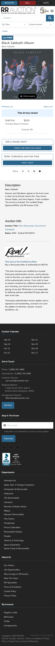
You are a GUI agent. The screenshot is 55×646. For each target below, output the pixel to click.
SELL (27, 3)
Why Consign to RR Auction (16, 574)
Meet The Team (11, 578)
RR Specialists (10, 582)
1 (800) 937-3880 (16, 369)
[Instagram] (34, 171)
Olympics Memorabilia (14, 514)
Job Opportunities (12, 570)
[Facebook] (22, 171)
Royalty (7, 536)
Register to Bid (10, 612)
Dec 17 (34, 353)
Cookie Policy (10, 591)
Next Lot (47, 106)
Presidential (9, 523)
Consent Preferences (29, 641)
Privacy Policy (10, 595)
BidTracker (9, 617)
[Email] (39, 171)
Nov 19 (34, 344)
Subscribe (8, 438)
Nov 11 (34, 340)
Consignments (10, 625)
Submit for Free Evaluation (27, 148)
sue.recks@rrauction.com (17, 381)
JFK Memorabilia (11, 498)
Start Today (27, 163)
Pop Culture (9, 519)
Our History (9, 565)
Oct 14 (7, 348)
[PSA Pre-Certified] (17, 252)
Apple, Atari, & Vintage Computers (19, 485)
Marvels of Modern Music (15, 506)
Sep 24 (7, 344)
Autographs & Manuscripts (16, 489)
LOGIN (46, 3)
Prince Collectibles (12, 527)
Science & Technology (14, 540)
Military (7, 511)
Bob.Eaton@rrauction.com (17, 398)
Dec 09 (34, 348)
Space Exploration (12, 545)
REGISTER (9, 3)
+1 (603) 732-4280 (22, 373)
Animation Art (10, 480)
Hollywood (8, 493)
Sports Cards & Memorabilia (16, 548)
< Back (5, 31)
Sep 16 (7, 340)
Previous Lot (7, 106)
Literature (8, 502)
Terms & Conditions (12, 587)
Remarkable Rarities (13, 532)
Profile (7, 621)
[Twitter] (28, 171)
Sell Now (8, 405)
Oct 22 (7, 353)
